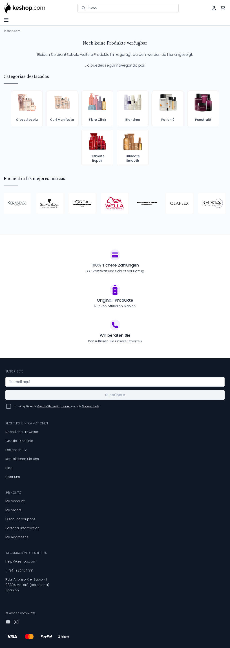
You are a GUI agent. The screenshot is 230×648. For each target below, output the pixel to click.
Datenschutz (16, 449)
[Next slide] (218, 203)
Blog (9, 467)
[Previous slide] (11, 203)
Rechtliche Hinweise (21, 431)
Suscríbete (115, 394)
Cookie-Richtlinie (19, 440)
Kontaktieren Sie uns (22, 458)
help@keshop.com (20, 561)
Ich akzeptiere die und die (56, 406)
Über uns (12, 476)
